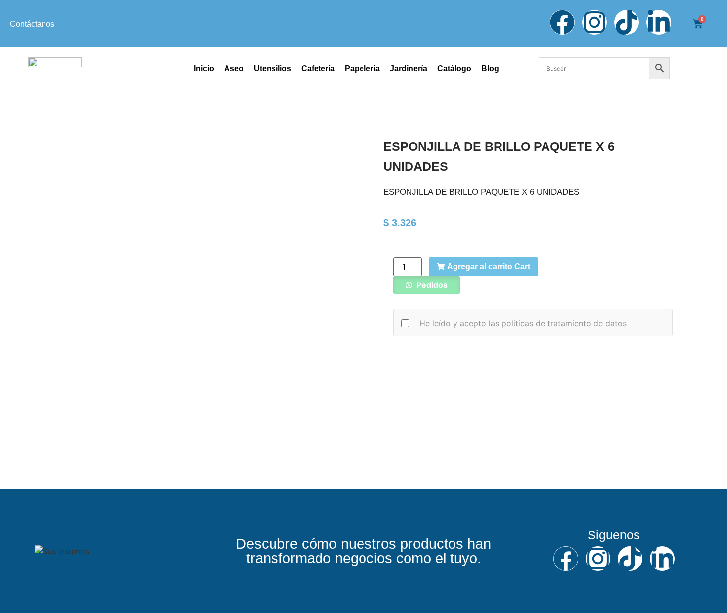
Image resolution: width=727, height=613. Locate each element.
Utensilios (272, 68)
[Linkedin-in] (658, 22)
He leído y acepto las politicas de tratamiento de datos (523, 323)
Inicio (204, 68)
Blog (490, 68)
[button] (426, 285)
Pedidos (431, 285)
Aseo (234, 68)
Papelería (362, 68)
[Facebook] (562, 22)
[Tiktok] (626, 22)
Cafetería (318, 68)
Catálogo (454, 68)
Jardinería (408, 68)
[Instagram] (594, 22)
